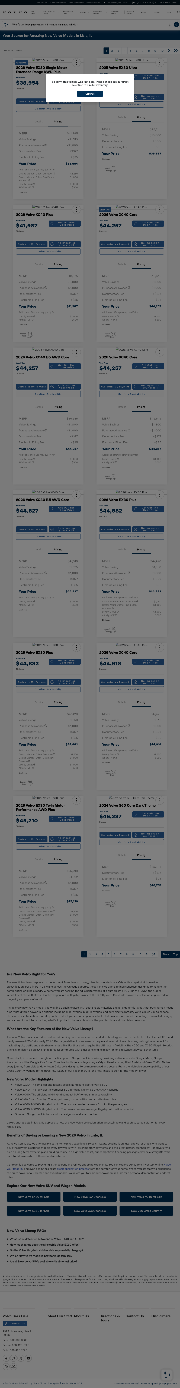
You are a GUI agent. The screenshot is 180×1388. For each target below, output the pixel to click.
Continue (90, 93)
